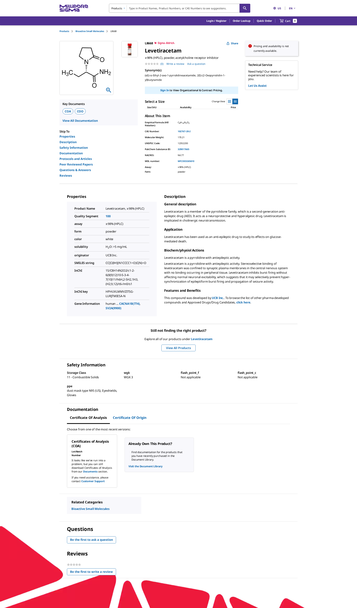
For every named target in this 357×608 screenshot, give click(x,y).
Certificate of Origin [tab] (130, 417)
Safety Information (74, 148)
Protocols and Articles (76, 159)
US (279, 8)
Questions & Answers (75, 170)
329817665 (183, 149)
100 (108, 216)
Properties (67, 136)
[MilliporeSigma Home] (74, 8)
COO (80, 111)
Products (64, 31)
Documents (90, 471)
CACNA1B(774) (129, 304)
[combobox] (179, 8)
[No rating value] (152, 64)
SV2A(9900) (113, 308)
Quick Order (264, 21)
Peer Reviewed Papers (76, 164)
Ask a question (196, 64)
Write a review (175, 64)
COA (68, 111)
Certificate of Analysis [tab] (88, 417)
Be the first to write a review (93, 572)
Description (68, 142)
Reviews (66, 176)
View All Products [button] (178, 348)
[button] (216, 21)
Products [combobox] (116, 8)
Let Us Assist (257, 85)
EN (290, 8)
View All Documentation (80, 120)
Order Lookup (241, 21)
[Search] (244, 8)
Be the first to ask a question (91, 540)
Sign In (164, 90)
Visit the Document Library (145, 466)
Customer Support (93, 481)
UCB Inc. (218, 298)
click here (243, 302)
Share (234, 43)
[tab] (67, 31)
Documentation (71, 153)
